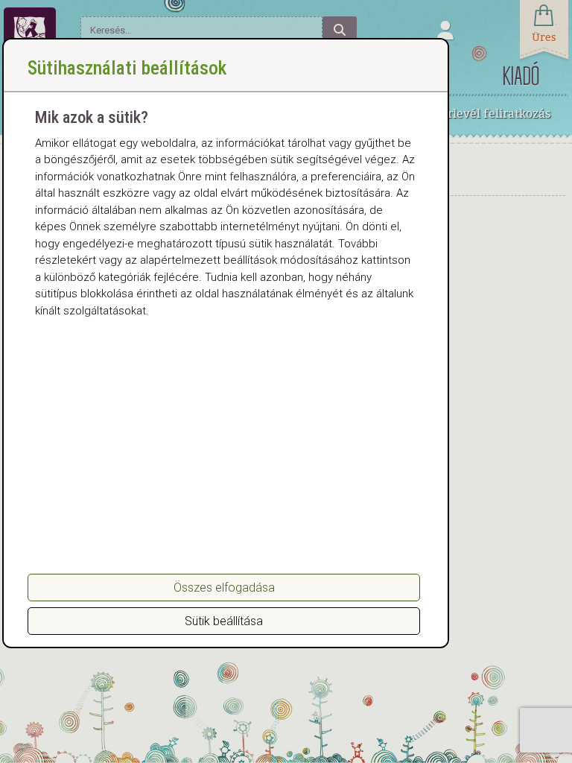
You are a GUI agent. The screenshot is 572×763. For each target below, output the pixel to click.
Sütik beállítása (224, 621)
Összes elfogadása (224, 587)
